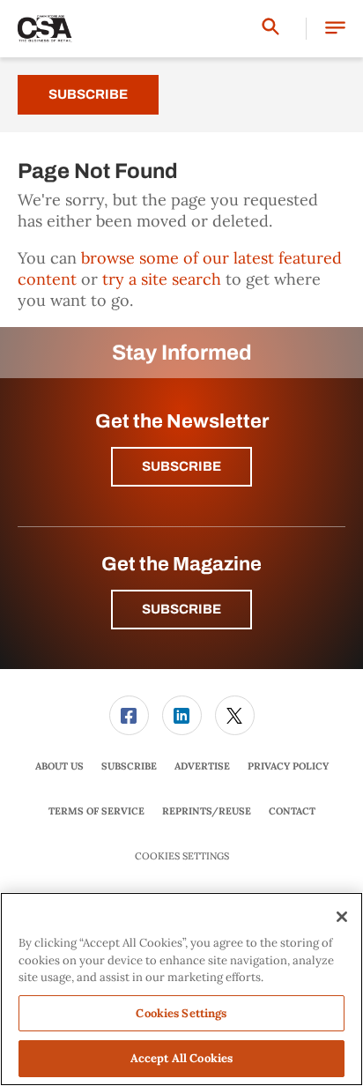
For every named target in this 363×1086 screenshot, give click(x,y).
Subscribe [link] (129, 766)
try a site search (161, 279)
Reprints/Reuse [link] (206, 811)
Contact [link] (292, 811)
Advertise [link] (202, 766)
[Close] (341, 916)
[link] (129, 715)
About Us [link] (59, 766)
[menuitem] (128, 715)
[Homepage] (45, 29)
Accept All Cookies (181, 1058)
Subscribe (88, 94)
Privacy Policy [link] (288, 766)
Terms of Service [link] (96, 811)
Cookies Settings (182, 856)
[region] (181, 989)
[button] (335, 29)
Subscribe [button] (181, 466)
